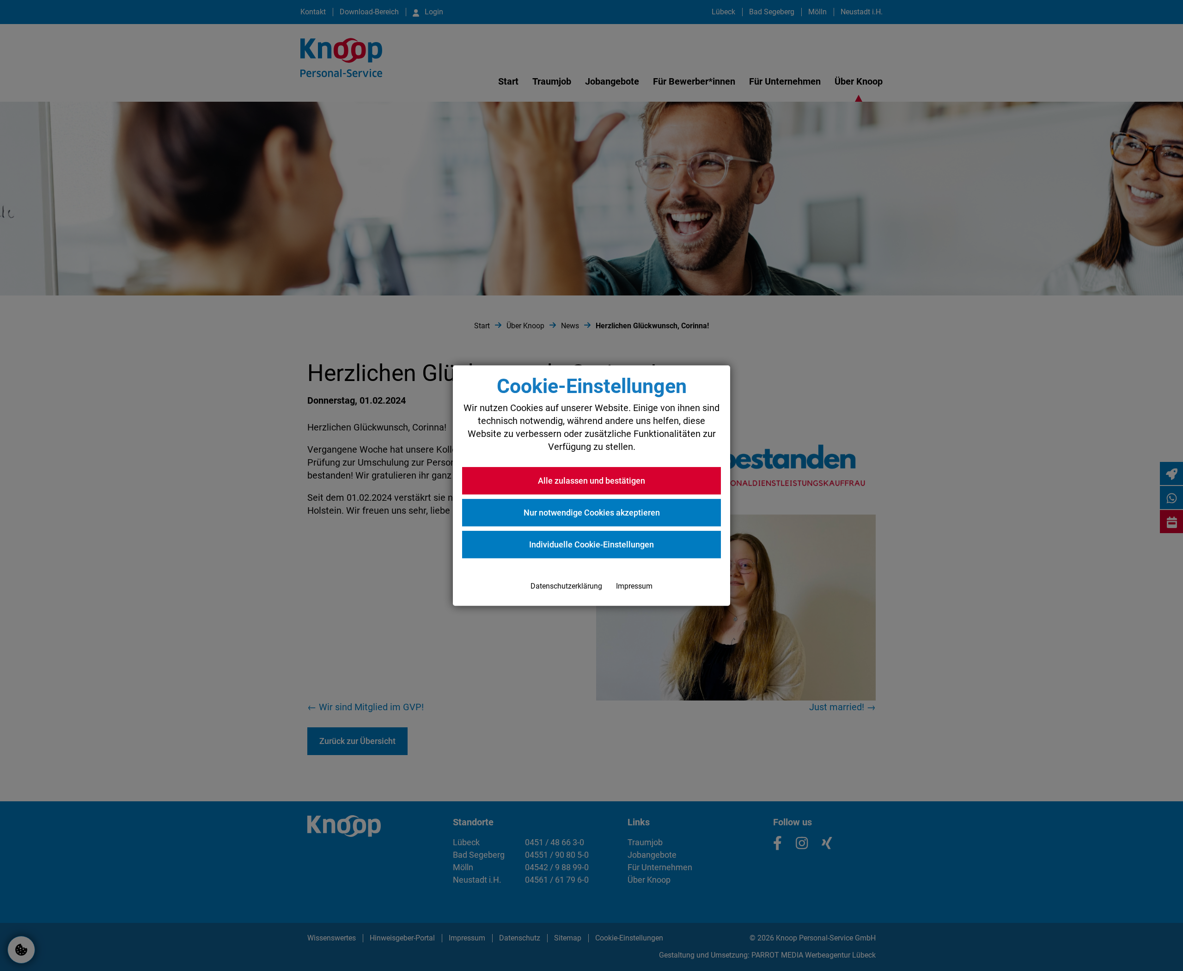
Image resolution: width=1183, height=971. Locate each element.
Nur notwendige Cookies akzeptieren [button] (592, 512)
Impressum (634, 586)
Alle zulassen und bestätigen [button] (591, 481)
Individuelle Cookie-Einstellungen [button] (591, 544)
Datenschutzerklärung (566, 586)
